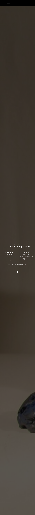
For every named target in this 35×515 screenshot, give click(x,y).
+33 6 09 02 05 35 (26, 258)
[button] (28, 4)
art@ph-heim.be (26, 259)
